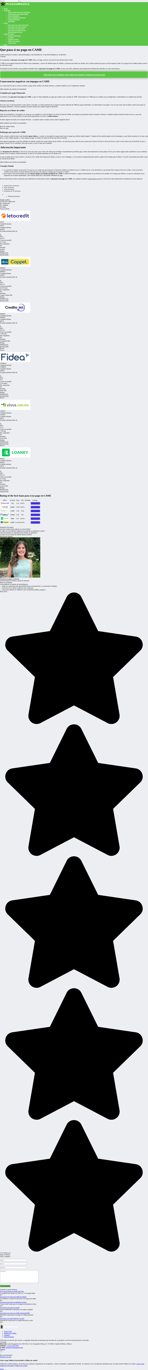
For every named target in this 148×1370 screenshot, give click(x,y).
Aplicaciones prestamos (11, 185)
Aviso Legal (12, 43)
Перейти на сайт (5, 1357)
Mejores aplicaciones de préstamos (19, 12)
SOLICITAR (4, 255)
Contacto (11, 37)
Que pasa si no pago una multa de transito (13, 1297)
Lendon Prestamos (14, 19)
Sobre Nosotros (9, 34)
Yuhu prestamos (9, 189)
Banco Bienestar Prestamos (16, 18)
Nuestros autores (13, 39)
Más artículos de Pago (15, 32)
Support (2, 1349)
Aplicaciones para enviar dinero (18, 14)
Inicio (6, 8)
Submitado (11, 21)
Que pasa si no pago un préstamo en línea (13, 1302)
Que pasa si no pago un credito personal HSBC (15, 1313)
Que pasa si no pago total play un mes (12, 1318)
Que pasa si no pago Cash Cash (18, 25)
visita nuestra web (93, 179)
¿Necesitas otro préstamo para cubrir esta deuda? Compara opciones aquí (74, 74)
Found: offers (5, 200)
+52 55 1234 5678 (13, 1346)
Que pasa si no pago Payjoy (17, 30)
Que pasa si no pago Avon (16, 28)
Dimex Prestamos (13, 16)
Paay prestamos (9, 187)
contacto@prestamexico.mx (14, 1347)
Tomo (2, 1369)
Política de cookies (14, 41)
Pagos (6, 23)
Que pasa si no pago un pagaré (10, 1308)
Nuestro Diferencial (14, 36)
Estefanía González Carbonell (9, 579)
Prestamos (7, 10)
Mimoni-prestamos (14, 196)
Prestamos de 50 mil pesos (12, 191)
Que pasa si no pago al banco (17, 27)
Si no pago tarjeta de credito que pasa (12, 1291)
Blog (5, 45)
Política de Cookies (10, 1333)
